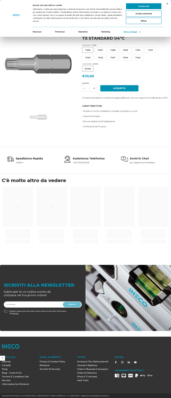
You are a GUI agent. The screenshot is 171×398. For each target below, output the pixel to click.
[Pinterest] (128, 362)
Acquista (119, 88)
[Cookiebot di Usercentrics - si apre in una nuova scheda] (16, 32)
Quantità (85, 83)
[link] (28, 160)
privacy (16, 313)
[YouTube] (135, 362)
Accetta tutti (143, 6)
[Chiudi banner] (167, 3)
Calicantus (105, 396)
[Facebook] (115, 362)
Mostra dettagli (130, 32)
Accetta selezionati (143, 14)
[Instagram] (122, 362)
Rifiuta (144, 21)
